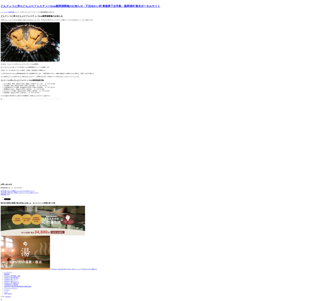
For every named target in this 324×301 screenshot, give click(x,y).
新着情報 (6, 274)
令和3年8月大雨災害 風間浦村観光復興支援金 (17, 286)
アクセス (6, 290)
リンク (6, 292)
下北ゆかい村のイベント (11, 281)
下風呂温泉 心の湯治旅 (11, 284)
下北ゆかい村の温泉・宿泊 (12, 276)
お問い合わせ (8, 293)
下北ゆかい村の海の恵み (11, 277)
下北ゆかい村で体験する (11, 283)
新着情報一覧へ (5, 194)
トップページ (8, 272)
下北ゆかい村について (11, 279)
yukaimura (8, 296)
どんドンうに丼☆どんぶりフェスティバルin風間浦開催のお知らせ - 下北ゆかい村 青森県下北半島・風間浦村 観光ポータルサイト (80, 6)
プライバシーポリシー (11, 288)
